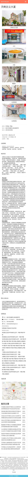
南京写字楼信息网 (5, 1)
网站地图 (14, 472)
